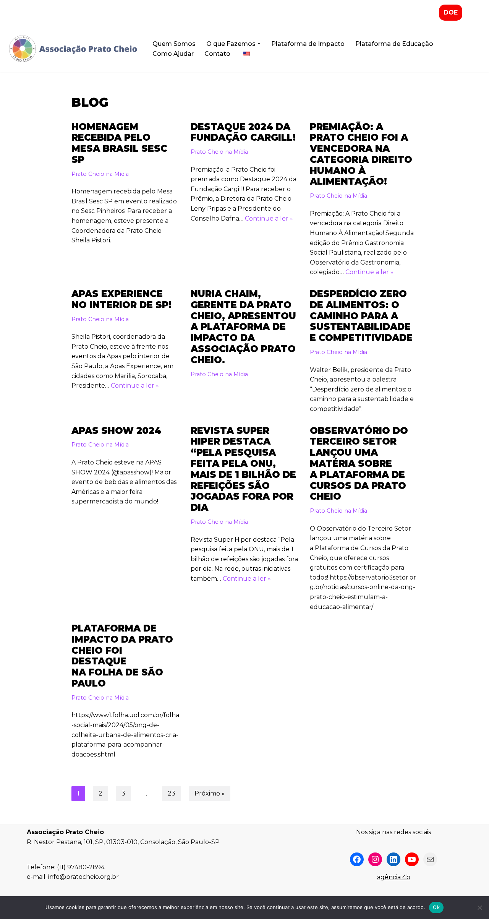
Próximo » (209, 793)
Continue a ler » (269, 218)
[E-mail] (430, 859)
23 (171, 793)
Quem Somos (174, 43)
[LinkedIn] (393, 859)
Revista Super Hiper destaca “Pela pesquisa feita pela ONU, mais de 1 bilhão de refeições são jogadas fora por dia (243, 469)
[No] (479, 907)
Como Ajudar (173, 53)
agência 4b (393, 877)
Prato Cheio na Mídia (100, 173)
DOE (451, 12)
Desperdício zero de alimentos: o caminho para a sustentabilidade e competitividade (361, 315)
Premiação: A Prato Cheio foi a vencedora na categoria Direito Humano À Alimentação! (361, 154)
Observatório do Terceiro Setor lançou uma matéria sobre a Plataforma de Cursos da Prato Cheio (359, 463)
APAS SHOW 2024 (116, 430)
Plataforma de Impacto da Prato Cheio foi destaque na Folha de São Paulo (122, 656)
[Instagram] (375, 859)
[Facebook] (357, 859)
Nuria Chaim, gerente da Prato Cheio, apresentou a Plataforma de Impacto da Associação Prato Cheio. (243, 326)
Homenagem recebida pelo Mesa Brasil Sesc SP (119, 143)
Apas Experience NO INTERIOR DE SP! (121, 299)
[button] (259, 43)
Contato (217, 53)
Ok (436, 907)
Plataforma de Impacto (308, 43)
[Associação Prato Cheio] (72, 49)
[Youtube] (412, 859)
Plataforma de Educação (394, 43)
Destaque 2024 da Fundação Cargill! (243, 132)
